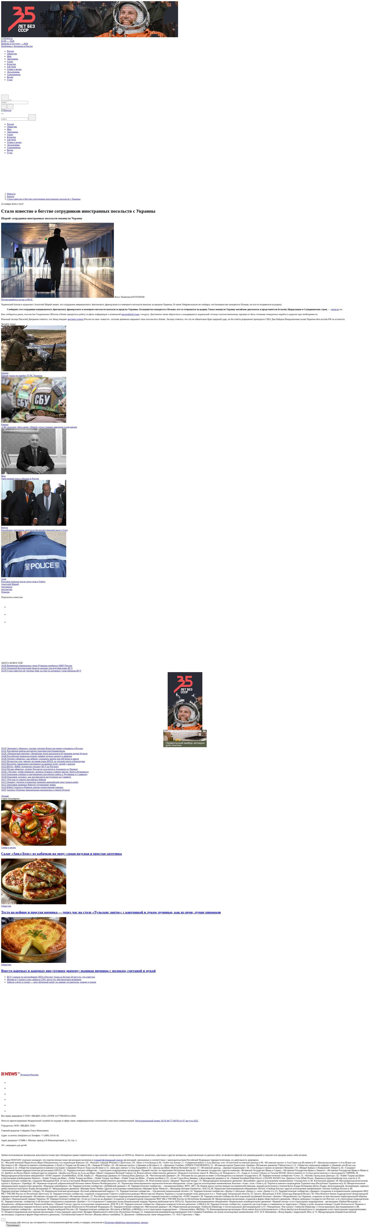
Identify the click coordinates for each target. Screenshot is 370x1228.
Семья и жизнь (8, 847)
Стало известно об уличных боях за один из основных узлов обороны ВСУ (41, 671)
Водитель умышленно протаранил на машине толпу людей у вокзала (38, 764)
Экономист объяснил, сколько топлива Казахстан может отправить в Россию (42, 748)
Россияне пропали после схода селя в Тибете (23, 581)
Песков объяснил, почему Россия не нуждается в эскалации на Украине (39, 769)
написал (335, 309)
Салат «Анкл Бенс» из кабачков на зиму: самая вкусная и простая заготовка (61, 854)
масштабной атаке (130, 314)
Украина (5, 592)
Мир (3, 476)
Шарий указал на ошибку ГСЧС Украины (21, 375)
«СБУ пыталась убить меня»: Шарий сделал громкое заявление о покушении (39, 427)
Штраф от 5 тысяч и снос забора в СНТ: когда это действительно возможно (44, 979)
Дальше (5, 796)
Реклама (34, 1074)
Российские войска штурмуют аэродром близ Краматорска (33, 751)
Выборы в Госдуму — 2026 (14, 43)
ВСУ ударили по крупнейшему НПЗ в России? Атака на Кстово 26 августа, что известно (51, 977)
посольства (6, 589)
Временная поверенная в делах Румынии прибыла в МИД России (36, 665)
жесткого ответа (76, 319)
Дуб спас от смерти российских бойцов (23, 779)
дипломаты (6, 587)
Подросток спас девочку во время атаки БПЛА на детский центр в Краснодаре (43, 761)
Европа (4, 373)
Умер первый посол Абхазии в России (20, 478)
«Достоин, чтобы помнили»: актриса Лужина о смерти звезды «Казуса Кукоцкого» (45, 772)
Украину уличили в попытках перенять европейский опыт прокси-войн (39, 782)
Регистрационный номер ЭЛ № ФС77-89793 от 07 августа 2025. (167, 1121)
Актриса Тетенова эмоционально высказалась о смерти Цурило (35, 790)
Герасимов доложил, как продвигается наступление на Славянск (36, 777)
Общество (6, 906)
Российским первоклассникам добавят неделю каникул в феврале (36, 756)
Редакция (25, 1074)
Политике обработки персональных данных (126, 1222)
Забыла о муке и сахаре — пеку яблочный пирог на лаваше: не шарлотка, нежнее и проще (51, 982)
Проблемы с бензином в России (17, 46)
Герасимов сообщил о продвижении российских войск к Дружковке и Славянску (44, 774)
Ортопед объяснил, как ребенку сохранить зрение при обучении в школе (40, 759)
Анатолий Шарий (10, 584)
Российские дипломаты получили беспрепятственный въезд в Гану (34, 530)
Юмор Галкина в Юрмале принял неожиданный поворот (32, 787)
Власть (4, 527)
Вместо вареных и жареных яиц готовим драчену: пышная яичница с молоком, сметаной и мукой (78, 971)
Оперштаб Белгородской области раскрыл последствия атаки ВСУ (37, 668)
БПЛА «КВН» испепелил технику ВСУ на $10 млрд (30, 766)
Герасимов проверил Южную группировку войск (28, 785)
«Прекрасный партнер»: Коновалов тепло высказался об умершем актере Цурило (44, 753)
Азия (3, 579)
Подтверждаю (13, 1225)
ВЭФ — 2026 (7, 41)
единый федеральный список (108, 1160)
